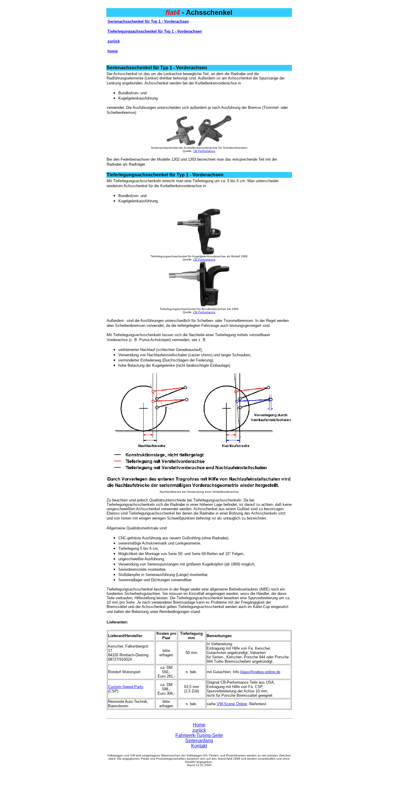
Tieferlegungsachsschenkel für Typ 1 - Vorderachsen (155, 31)
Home (199, 724)
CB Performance (204, 151)
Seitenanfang (199, 740)
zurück (114, 41)
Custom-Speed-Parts (125, 687)
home (113, 51)
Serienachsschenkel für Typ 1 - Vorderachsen (148, 21)
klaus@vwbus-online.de (260, 672)
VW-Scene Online (232, 704)
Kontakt (199, 745)
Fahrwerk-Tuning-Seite (199, 735)
